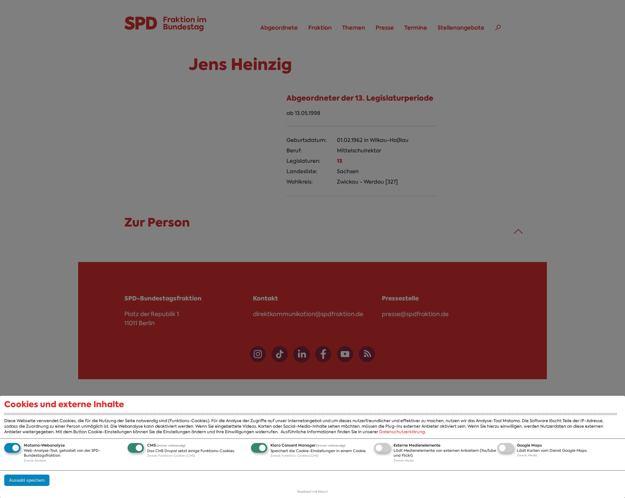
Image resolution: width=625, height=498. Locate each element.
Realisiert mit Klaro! (312, 492)
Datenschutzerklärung (402, 432)
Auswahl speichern (27, 480)
